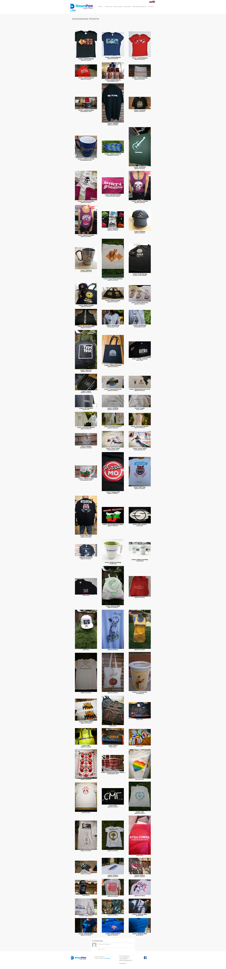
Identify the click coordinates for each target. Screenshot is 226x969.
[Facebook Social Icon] (145, 957)
